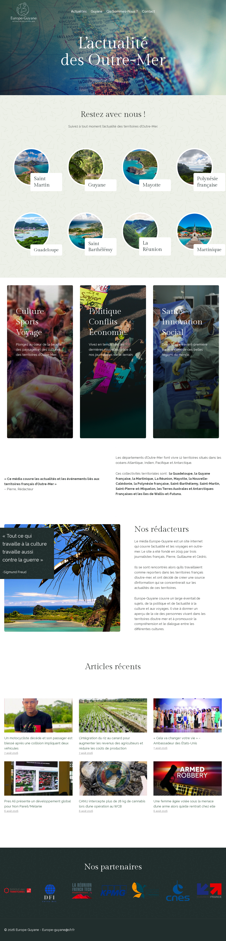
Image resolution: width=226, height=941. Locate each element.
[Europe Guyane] (23, 11)
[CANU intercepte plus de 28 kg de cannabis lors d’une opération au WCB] (113, 778)
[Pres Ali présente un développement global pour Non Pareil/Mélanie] (38, 778)
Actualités (79, 11)
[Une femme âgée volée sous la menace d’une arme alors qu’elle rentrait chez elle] (187, 778)
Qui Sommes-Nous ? (122, 11)
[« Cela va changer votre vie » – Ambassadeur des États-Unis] (187, 715)
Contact (148, 11)
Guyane (96, 11)
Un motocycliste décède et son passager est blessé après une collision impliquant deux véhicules (38, 743)
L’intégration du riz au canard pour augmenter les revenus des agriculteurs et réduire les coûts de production (111, 743)
